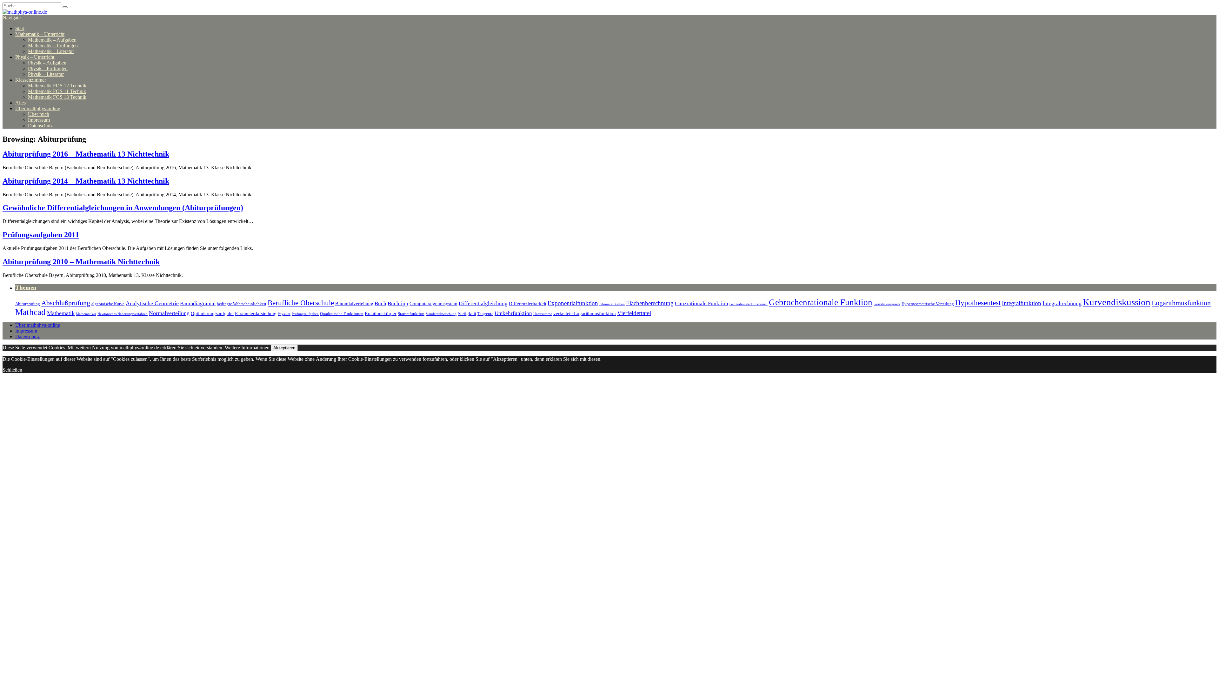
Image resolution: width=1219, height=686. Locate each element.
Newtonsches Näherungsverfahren (122, 314)
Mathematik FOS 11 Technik (57, 91)
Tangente (485, 313)
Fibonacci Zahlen (612, 304)
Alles (20, 102)
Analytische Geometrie (152, 303)
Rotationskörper (380, 313)
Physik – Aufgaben (47, 62)
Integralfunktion (1021, 303)
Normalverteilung (169, 313)
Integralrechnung (1062, 303)
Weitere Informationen (247, 347)
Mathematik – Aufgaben (52, 40)
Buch (380, 303)
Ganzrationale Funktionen (748, 304)
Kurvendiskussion (1116, 302)
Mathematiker (86, 314)
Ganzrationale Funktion (701, 303)
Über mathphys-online (37, 108)
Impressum (39, 120)
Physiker (284, 314)
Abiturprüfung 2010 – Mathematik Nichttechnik (81, 262)
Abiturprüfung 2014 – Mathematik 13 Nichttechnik (86, 181)
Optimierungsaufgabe (212, 313)
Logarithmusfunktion (1181, 303)
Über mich (38, 114)
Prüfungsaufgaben (305, 314)
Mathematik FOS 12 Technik (57, 85)
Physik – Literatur (46, 74)
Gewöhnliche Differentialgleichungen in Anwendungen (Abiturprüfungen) (123, 208)
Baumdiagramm (198, 303)
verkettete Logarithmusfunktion (584, 313)
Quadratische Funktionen (341, 313)
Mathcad (30, 312)
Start (19, 28)
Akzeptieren (284, 348)
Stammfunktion (411, 313)
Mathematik (61, 313)
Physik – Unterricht (34, 57)
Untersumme (542, 314)
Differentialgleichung (483, 303)
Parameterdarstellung (255, 313)
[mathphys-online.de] (25, 12)
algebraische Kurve (107, 303)
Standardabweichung (441, 314)
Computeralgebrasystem (433, 303)
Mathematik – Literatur (51, 51)
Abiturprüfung (27, 303)
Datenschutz (40, 125)
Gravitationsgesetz (887, 304)
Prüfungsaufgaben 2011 (41, 235)
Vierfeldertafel (634, 313)
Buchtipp (398, 303)
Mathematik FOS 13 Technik (57, 97)
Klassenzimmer (30, 80)
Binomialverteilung (354, 303)
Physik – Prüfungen (48, 68)
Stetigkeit (467, 313)
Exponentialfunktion (573, 303)
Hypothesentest (978, 303)
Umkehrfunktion (513, 313)
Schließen (12, 370)
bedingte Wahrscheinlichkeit (241, 303)
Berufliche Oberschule (301, 303)
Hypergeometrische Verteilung (928, 303)
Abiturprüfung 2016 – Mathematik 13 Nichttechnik (86, 154)
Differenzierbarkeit (527, 303)
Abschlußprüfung (65, 303)
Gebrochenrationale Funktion (820, 302)
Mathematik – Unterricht (39, 34)
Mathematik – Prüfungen (53, 45)
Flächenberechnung (650, 303)
